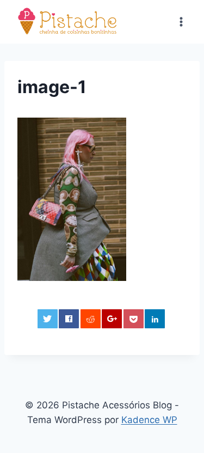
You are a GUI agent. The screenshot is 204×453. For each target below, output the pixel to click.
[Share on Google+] (112, 318)
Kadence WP (149, 419)
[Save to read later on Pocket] (133, 318)
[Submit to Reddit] (91, 318)
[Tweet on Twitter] (48, 318)
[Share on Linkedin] (155, 318)
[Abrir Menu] (181, 21)
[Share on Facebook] (69, 318)
